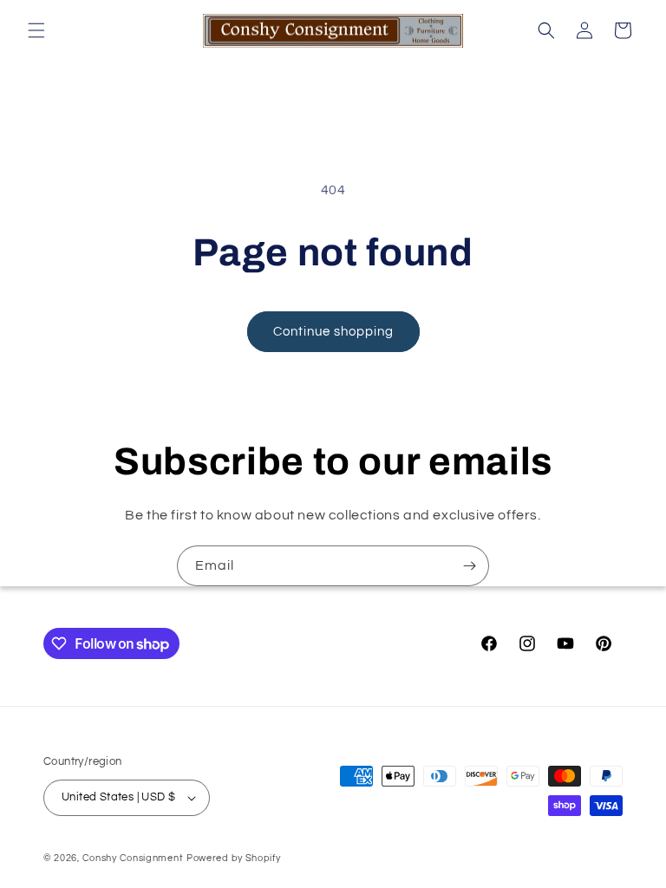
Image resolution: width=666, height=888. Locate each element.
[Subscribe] (469, 565)
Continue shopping (333, 331)
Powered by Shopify (233, 858)
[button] (36, 30)
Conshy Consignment (133, 858)
